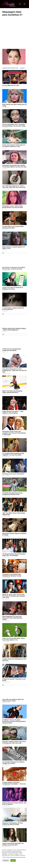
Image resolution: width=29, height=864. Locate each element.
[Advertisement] (14, 33)
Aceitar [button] (13, 860)
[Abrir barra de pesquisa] (20, 4)
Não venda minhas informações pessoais (14, 857)
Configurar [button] (5, 860)
